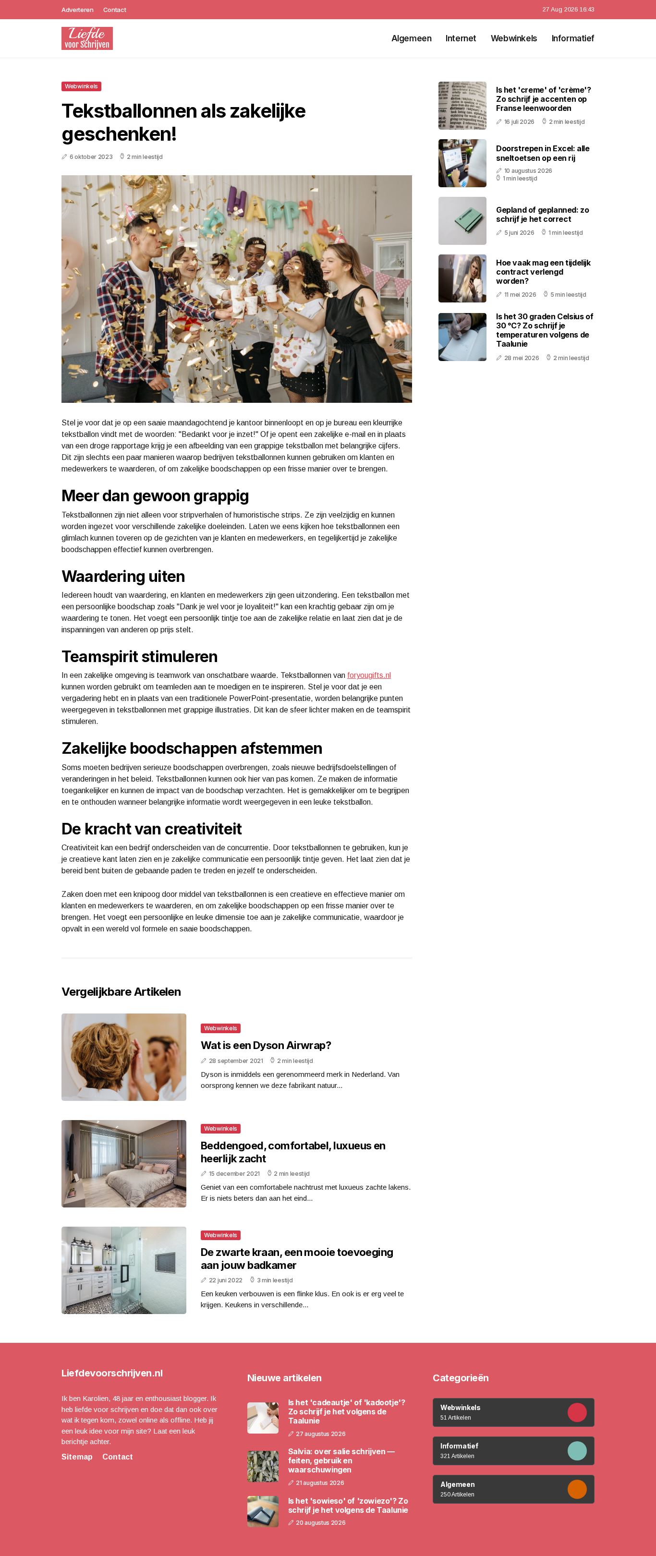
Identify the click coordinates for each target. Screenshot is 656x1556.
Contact (114, 9)
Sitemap (77, 1457)
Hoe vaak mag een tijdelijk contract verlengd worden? (543, 272)
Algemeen (411, 38)
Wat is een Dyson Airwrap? (266, 1045)
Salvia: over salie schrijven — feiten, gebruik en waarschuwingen (341, 1460)
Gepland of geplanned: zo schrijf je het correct (542, 214)
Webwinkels (514, 38)
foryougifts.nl (369, 675)
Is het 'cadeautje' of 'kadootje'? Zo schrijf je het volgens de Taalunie (346, 1411)
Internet (461, 38)
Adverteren (77, 9)
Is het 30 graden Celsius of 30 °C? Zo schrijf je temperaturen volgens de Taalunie (544, 330)
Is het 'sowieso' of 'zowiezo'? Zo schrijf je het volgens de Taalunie (348, 1505)
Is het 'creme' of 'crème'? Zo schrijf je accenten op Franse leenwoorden (543, 99)
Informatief (573, 38)
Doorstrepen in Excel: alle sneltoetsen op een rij (543, 153)
